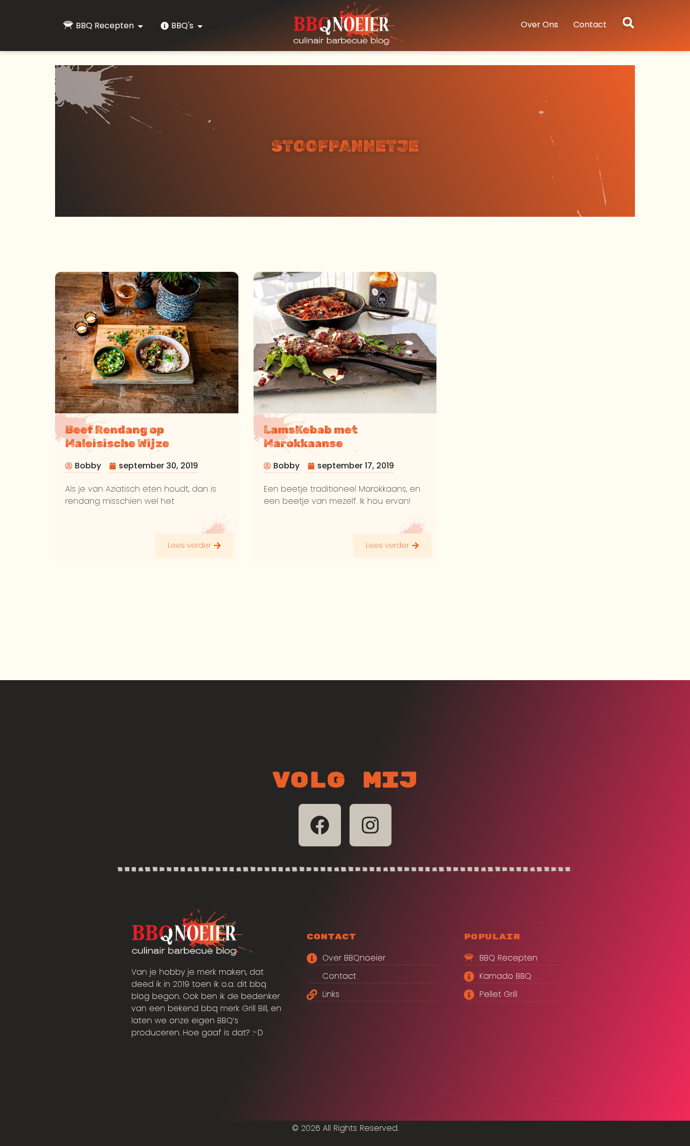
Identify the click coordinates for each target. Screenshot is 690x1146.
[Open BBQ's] (200, 26)
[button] (628, 22)
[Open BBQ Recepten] (140, 26)
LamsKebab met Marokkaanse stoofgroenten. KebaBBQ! (339, 443)
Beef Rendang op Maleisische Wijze (117, 436)
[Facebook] (320, 825)
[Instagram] (371, 825)
